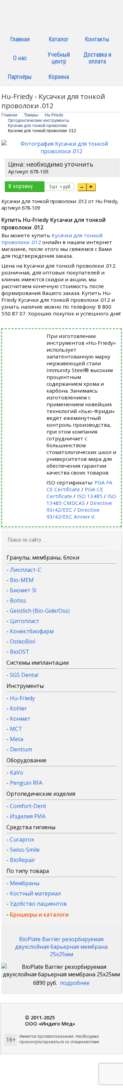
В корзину (20, 186)
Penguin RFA (26, 783)
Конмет (20, 718)
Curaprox (22, 839)
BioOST (19, 651)
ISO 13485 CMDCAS (81, 499)
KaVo (16, 772)
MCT (16, 729)
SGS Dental (24, 675)
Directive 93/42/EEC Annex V (72, 513)
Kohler (18, 708)
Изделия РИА (27, 816)
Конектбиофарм (32, 631)
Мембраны (24, 883)
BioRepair (22, 860)
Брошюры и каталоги (39, 914)
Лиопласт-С (25, 570)
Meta (16, 739)
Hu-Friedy (22, 698)
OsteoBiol (22, 641)
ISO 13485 (89, 496)
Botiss (18, 600)
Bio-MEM (22, 580)
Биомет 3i (23, 590)
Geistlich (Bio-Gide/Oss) (40, 610)
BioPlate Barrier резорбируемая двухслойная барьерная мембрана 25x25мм (61, 946)
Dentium (21, 749)
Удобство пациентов (38, 903)
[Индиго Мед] (61, 16)
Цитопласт (24, 621)
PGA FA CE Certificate (79, 486)
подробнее (75, 983)
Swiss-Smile (25, 849)
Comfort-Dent (28, 806)
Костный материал (35, 893)
